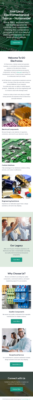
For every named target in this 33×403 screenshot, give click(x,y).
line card (19, 72)
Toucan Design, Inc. (25, 399)
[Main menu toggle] (29, 3)
